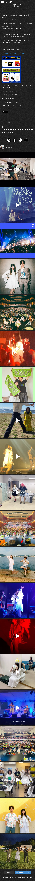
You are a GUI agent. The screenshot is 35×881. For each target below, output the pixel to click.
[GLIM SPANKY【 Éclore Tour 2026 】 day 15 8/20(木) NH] (17, 564)
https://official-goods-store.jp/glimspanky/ (13, 53)
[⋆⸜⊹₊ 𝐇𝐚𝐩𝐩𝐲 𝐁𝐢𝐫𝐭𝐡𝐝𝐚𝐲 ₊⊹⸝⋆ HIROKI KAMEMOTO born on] (17, 420)
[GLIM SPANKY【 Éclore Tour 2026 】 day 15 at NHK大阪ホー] (17, 528)
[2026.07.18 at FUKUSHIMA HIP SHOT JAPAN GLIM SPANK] (17, 600)
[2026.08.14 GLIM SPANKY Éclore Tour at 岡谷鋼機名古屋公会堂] (17, 671)
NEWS (5, 127)
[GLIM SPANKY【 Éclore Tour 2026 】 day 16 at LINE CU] (17, 312)
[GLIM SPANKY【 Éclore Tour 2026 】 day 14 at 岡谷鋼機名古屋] (17, 743)
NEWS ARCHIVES (9, 132)
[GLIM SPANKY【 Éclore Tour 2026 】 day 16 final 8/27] (17, 384)
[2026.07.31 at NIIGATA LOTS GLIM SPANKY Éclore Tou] (17, 348)
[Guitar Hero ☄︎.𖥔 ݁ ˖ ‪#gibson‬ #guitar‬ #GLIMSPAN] (17, 636)
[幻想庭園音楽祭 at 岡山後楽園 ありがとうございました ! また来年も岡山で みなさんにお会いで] (17, 851)
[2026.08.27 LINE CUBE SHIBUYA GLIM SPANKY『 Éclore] (17, 240)
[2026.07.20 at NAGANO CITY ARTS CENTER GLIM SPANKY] (17, 456)
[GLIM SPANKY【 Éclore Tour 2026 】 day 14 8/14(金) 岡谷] (17, 815)
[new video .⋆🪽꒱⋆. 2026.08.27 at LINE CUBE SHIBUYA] (17, 205)
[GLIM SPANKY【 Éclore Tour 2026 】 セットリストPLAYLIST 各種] (17, 276)
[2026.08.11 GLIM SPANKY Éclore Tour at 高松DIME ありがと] (17, 779)
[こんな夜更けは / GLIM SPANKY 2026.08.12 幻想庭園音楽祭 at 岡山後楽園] (17, 707)
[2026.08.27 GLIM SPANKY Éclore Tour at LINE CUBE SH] (17, 169)
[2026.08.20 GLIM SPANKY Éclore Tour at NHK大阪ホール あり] (17, 492)
